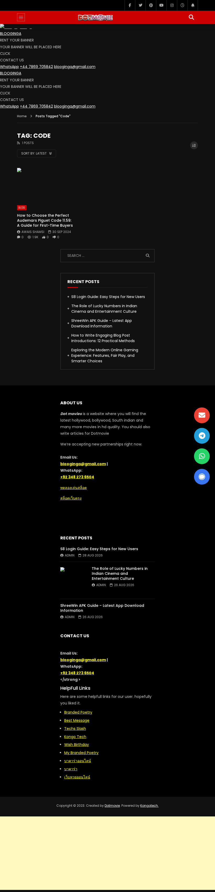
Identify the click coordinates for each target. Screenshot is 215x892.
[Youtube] (161, 5)
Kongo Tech (75, 736)
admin (69, 555)
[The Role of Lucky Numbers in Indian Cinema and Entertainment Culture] (73, 580)
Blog (21, 208)
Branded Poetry (78, 712)
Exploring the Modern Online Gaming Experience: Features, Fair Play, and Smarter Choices (104, 355)
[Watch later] (182, 5)
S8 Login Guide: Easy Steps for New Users (108, 296)
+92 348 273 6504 (77, 477)
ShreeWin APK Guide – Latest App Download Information (101, 323)
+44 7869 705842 (36, 66)
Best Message (76, 720)
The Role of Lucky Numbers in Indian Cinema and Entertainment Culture (104, 308)
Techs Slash (75, 728)
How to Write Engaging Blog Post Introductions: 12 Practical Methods (103, 338)
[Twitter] (140, 5)
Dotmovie (112, 805)
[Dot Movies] (107, 17)
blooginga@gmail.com (74, 66)
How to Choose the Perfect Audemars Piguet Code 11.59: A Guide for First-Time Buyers (45, 220)
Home (22, 116)
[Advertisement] (107, 853)
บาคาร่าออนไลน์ (77, 760)
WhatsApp (9, 66)
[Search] (191, 17)
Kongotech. (149, 805)
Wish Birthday (76, 744)
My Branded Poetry (81, 752)
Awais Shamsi (33, 232)
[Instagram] (171, 5)
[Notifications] (192, 5)
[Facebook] (130, 5)
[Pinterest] (151, 5)
